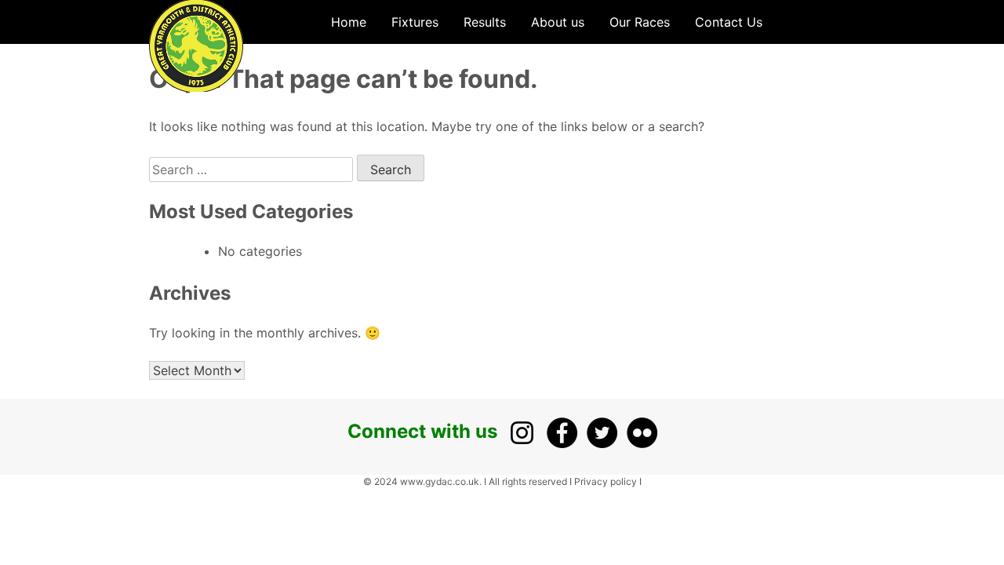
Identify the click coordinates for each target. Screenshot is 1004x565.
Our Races (639, 22)
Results (485, 22)
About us (557, 22)
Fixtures (414, 22)
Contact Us (728, 22)
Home (348, 22)
